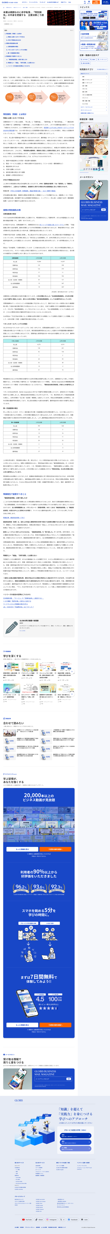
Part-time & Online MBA (21, 1183)
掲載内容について (62, 1227)
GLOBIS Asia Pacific (40, 1199)
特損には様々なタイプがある (16, 37)
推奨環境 (38, 1227)
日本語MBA (17, 1167)
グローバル (84, 89)
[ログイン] (89, 2)
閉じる (71, 30)
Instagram (53, 1220)
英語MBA (17, 1175)
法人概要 (17, 1227)
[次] (72, 671)
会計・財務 (25, 7)
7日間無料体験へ (96, 2)
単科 (69, 1142)
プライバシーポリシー (30, 1227)
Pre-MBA (18, 1179)
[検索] (85, 2)
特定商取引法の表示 (52, 1227)
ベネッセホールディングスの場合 (17, 50)
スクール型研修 (39, 1167)
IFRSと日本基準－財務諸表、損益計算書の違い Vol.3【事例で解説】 (33, 191)
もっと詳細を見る (22, 849)
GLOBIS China (39, 1203)
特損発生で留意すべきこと (14, 56)
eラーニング (38, 1169)
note (86, 1220)
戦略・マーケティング (87, 79)
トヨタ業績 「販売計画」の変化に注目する (17, 601)
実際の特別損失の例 (12, 43)
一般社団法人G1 (60, 1199)
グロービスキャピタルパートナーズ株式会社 (23, 1204)
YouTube (29, 1220)
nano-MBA (18, 1177)
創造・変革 (84, 92)
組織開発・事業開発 (40, 1175)
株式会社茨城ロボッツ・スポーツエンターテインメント (65, 1204)
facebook (74, 1220)
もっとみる (22, 630)
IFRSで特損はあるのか (14, 40)
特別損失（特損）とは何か (14, 34)
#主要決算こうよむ (8, 24)
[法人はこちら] (106, 2)
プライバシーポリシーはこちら (40, 1086)
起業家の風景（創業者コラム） (87, 113)
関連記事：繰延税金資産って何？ (14, 518)
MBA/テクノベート (17, 7)
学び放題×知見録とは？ (102, 69)
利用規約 (22, 1227)
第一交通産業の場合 (13, 53)
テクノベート (85, 98)
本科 (69, 1135)
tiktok (41, 1220)
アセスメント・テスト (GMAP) (42, 1171)
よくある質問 (44, 1227)
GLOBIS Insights (60, 1169)
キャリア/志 (85, 104)
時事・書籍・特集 (86, 101)
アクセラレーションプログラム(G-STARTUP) (84, 1168)
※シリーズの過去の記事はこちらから (19, 66)
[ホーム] (3, 7)
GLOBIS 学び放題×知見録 (20, 1187)
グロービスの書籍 (60, 1165)
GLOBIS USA (39, 1211)
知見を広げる (9, 7)
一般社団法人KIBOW (61, 1201)
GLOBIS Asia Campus (40, 1201)
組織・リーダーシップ (87, 83)
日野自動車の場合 (13, 46)
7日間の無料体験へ (55, 849)
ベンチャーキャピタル (82, 1165)
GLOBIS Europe (39, 1205)
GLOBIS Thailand (39, 1209)
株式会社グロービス (19, 1199)
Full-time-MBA (19, 1181)
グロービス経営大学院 (87, 95)
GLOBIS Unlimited (19, 1189)
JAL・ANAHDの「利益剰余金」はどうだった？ (18, 607)
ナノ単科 (67, 1148)
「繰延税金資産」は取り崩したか (17, 59)
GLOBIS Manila (39, 1207)
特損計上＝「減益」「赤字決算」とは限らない (21, 63)
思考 (83, 76)
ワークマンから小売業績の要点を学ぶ (15, 604)
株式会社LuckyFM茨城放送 (63, 1207)
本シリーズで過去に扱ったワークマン (51, 225)
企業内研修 (38, 1165)
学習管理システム (39, 1173)
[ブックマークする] (19, 673)
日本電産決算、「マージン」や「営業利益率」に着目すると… (23, 598)
